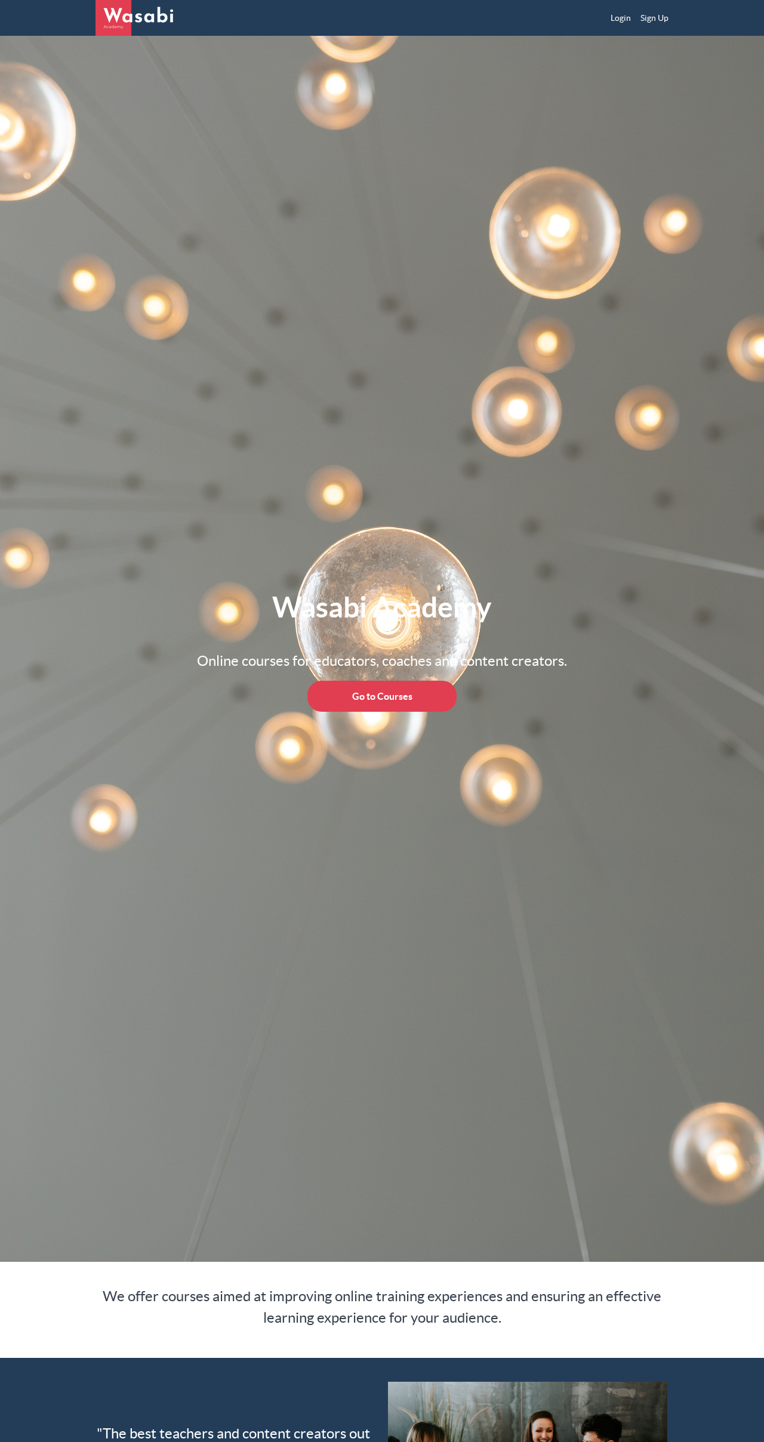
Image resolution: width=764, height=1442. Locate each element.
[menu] (634, 18)
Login (621, 18)
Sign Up (654, 18)
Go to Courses (382, 696)
